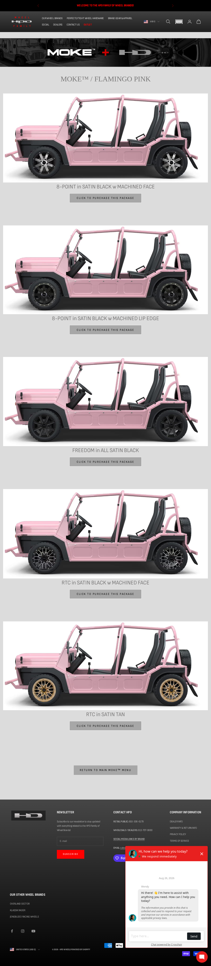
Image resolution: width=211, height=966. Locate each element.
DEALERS (57, 24)
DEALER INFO (176, 821)
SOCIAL (45, 24)
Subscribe (70, 854)
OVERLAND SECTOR (19, 903)
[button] (179, 21)
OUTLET (88, 24)
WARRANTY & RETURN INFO (183, 828)
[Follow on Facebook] (12, 931)
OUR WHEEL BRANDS (52, 18)
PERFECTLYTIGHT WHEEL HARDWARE (85, 18)
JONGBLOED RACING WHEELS (24, 916)
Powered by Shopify (80, 949)
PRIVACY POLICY (178, 834)
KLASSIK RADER (17, 910)
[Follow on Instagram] (23, 931)
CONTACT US (73, 24)
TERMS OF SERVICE (179, 841)
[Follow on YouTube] (33, 931)
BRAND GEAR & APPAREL (120, 18)
